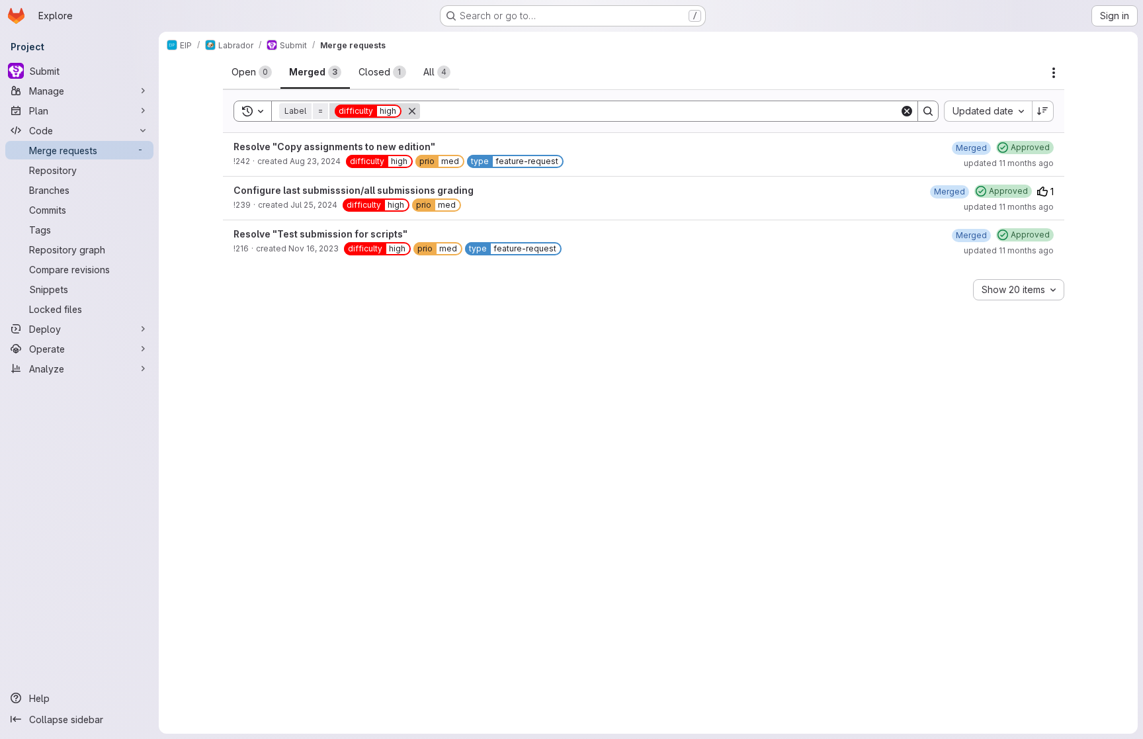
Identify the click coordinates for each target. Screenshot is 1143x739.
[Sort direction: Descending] (1043, 111)
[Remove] (412, 111)
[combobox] (988, 111)
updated (1009, 163)
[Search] (928, 111)
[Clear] (907, 111)
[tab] (251, 72)
